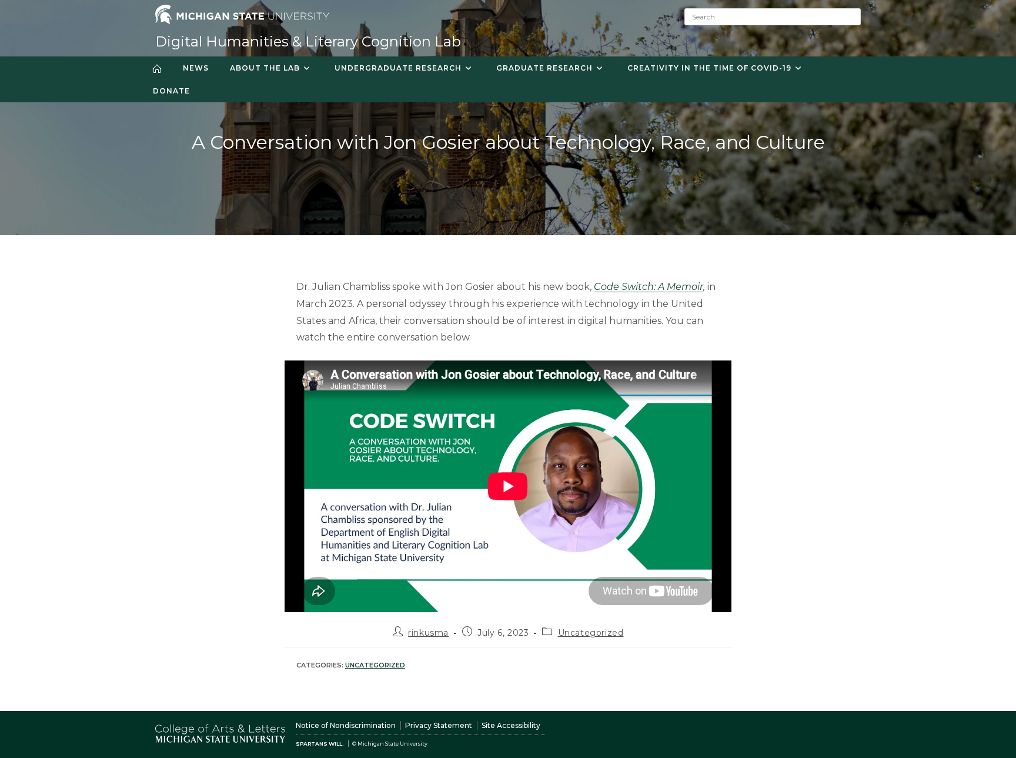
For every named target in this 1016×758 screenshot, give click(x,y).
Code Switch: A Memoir (648, 286)
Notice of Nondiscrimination (346, 725)
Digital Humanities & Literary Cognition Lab (308, 41)
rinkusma (428, 632)
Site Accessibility (511, 725)
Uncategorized (591, 632)
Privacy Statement (438, 725)
